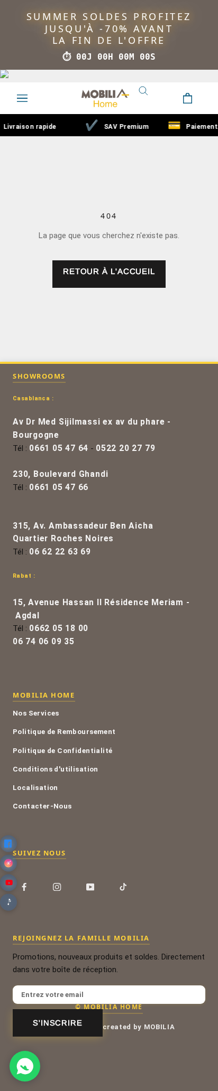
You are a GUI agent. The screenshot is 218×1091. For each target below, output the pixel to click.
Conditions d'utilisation (55, 769)
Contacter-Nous (42, 806)
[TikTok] (123, 886)
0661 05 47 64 (58, 448)
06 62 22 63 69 (60, 552)
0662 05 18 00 (58, 628)
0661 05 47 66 (58, 487)
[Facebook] (24, 886)
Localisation (35, 787)
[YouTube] (90, 886)
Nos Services (36, 713)
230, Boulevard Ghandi (60, 474)
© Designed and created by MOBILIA (109, 1027)
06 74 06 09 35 (44, 641)
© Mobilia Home (108, 1006)
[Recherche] (151, 98)
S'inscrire (58, 1023)
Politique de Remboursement (64, 731)
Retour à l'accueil (109, 271)
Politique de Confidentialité (62, 750)
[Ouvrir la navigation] (22, 98)
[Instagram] (57, 886)
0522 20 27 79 (125, 448)
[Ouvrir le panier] (195, 98)
